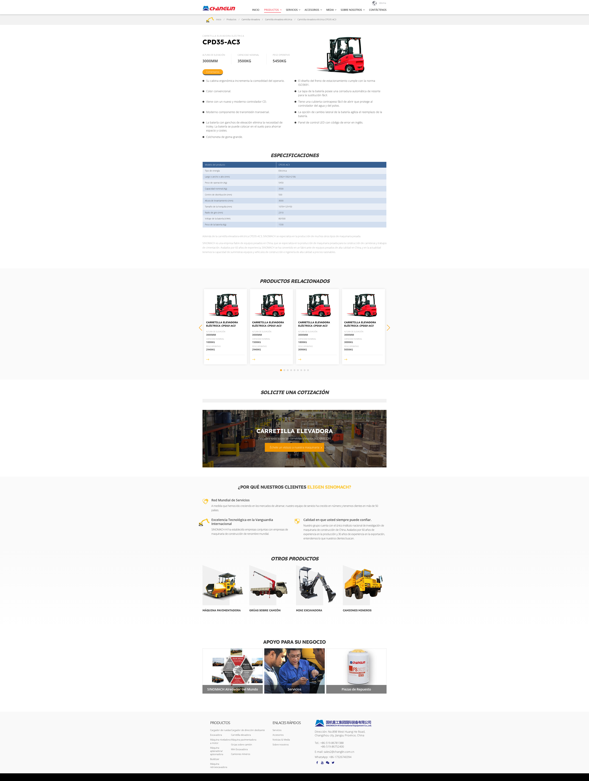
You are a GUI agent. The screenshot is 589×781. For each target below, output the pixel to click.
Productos (231, 19)
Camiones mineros (357, 610)
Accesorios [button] (312, 9)
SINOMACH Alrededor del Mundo (232, 689)
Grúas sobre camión (265, 610)
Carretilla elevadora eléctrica (278, 19)
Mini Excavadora (309, 610)
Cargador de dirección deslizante (248, 730)
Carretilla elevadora (251, 19)
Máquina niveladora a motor (220, 741)
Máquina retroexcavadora (218, 765)
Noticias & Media (281, 739)
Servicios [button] (292, 9)
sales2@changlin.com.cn (339, 752)
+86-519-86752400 (332, 746)
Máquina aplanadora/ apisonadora (216, 751)
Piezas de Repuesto (356, 689)
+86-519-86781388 (332, 743)
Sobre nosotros (281, 744)
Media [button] (330, 9)
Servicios (294, 689)
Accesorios (278, 734)
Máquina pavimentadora (221, 610)
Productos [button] (271, 9)
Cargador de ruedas (220, 730)
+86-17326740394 (340, 757)
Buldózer (214, 759)
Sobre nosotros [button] (351, 9)
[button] (388, 327)
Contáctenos (378, 9)
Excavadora (216, 734)
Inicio (255, 9)
